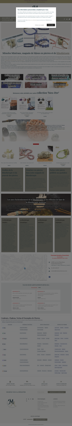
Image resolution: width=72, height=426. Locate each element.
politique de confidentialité (32, 20)
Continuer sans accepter (39, 25)
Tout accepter (50, 25)
